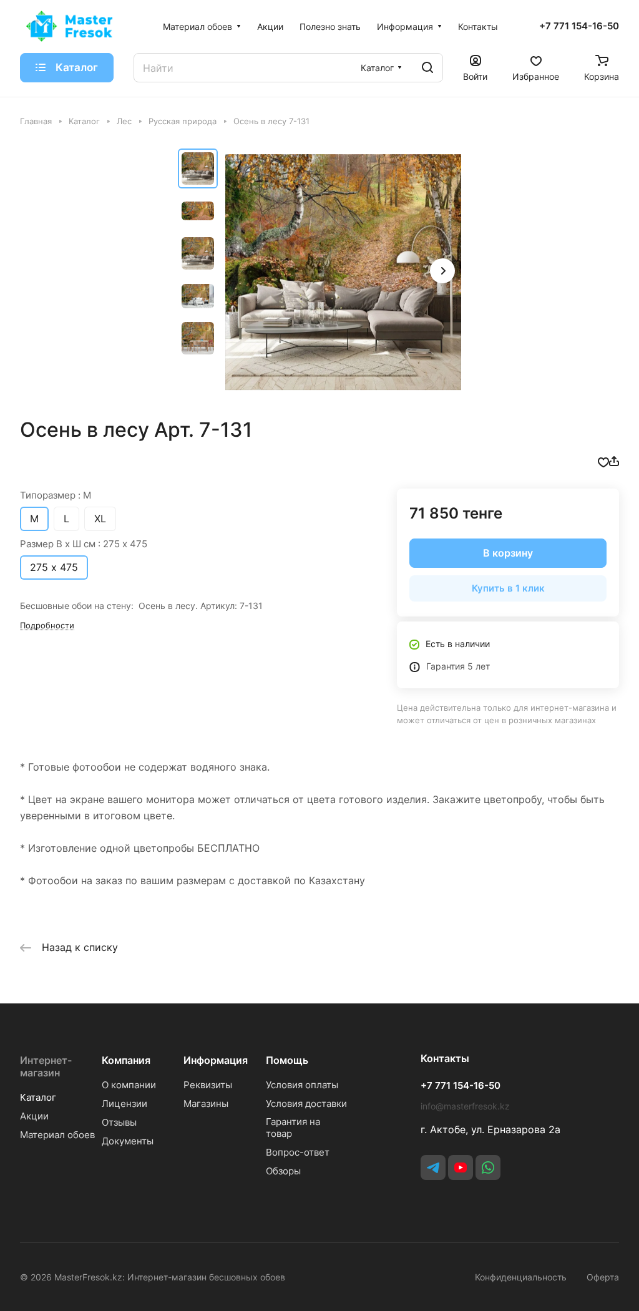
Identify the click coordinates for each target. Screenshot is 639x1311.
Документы (128, 1141)
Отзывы (119, 1122)
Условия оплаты (302, 1085)
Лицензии (124, 1103)
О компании (129, 1085)
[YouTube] (460, 1167)
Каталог (38, 1097)
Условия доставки (306, 1103)
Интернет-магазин (46, 1066)
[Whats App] (488, 1167)
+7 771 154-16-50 (579, 26)
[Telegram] (433, 1167)
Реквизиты (207, 1085)
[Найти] (427, 67)
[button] (442, 270)
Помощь (287, 1060)
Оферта (603, 1277)
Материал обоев (57, 1135)
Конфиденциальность (521, 1277)
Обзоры (283, 1171)
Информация (215, 1060)
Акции (34, 1116)
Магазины (205, 1103)
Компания (126, 1060)
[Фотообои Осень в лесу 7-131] (343, 272)
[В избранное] (603, 461)
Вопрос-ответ (297, 1152)
